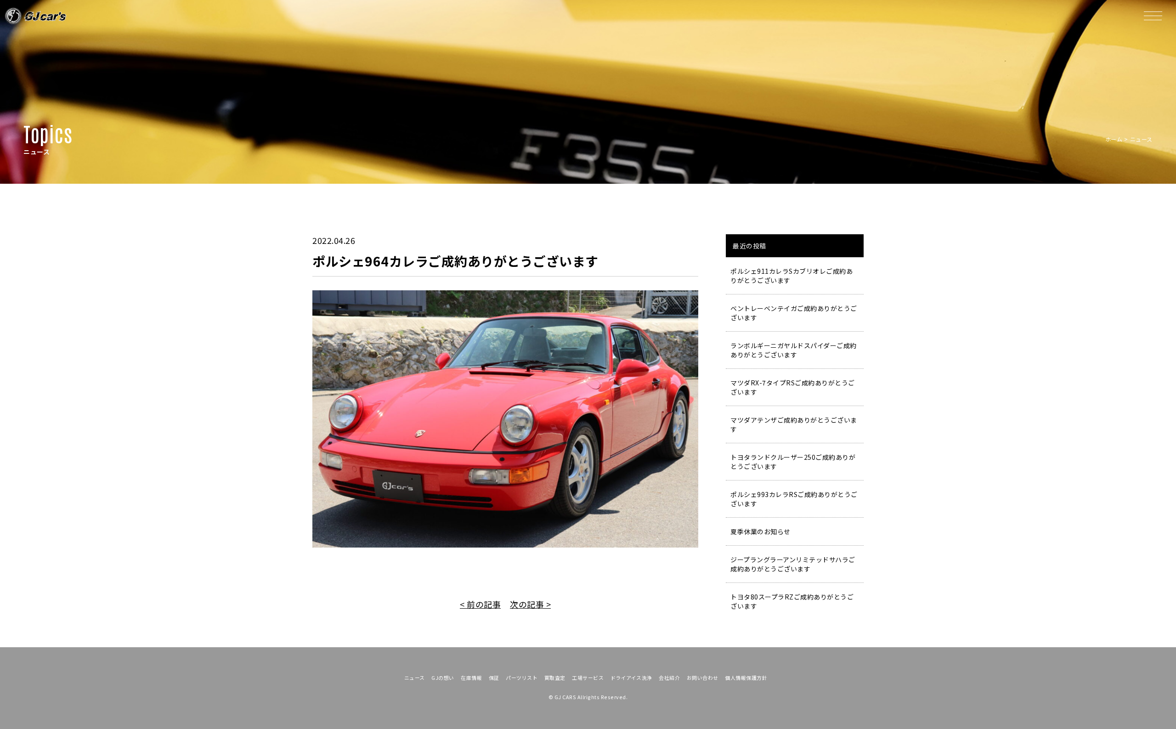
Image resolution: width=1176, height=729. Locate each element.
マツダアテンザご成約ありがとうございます (793, 424)
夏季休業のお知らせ (760, 531)
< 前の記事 (480, 604)
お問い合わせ (702, 677)
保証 (494, 677)
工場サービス (588, 677)
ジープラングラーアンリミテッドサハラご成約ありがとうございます (792, 564)
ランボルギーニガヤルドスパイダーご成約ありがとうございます (793, 350)
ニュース (414, 677)
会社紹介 (669, 677)
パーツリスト (521, 677)
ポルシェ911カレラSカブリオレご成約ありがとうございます (791, 275)
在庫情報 (471, 677)
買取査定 (554, 677)
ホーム (1114, 139)
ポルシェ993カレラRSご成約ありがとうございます (794, 499)
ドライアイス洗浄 (631, 677)
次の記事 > (530, 604)
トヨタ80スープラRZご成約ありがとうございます (792, 601)
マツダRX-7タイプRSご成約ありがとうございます (792, 387)
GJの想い (442, 677)
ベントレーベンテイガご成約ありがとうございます (793, 313)
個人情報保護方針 (746, 677)
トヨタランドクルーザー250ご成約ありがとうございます (792, 461)
